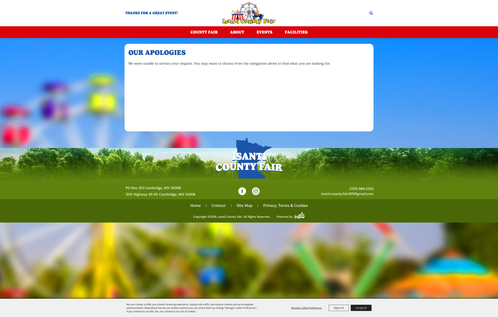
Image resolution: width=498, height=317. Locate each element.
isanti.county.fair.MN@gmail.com (347, 194)
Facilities (296, 32)
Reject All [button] (339, 307)
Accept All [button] (361, 307)
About (237, 32)
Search (371, 13)
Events (264, 32)
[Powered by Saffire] (299, 215)
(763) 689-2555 (361, 189)
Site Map (244, 205)
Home (195, 205)
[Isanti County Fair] (249, 13)
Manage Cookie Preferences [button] (306, 307)
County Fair (204, 32)
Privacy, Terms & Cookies (285, 205)
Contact (219, 205)
